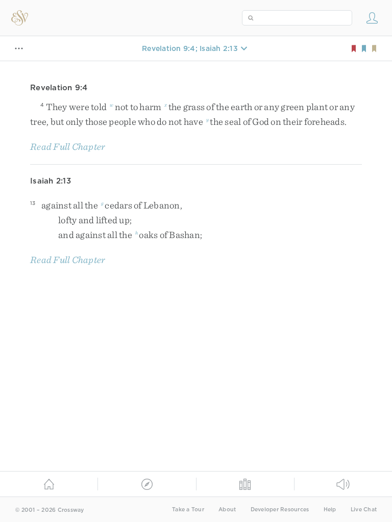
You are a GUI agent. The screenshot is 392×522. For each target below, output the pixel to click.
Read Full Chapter (67, 146)
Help (330, 509)
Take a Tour (188, 509)
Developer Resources (280, 509)
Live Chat (364, 509)
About (227, 509)
